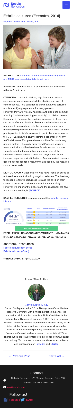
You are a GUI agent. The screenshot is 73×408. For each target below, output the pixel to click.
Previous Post (19, 356)
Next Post (57, 356)
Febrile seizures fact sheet (17, 247)
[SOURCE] (34, 190)
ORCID (54, 344)
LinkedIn (40, 344)
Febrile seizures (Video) (16, 251)
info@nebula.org (16, 387)
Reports (7, 21)
